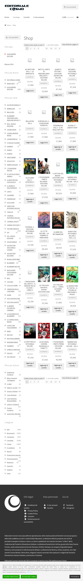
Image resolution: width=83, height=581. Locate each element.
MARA (9, 331)
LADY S (9, 192)
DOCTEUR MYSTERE (13, 299)
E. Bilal (9, 384)
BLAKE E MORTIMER (13, 259)
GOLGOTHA (11, 161)
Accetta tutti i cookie (29, 577)
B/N (8, 430)
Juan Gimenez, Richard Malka (12, 400)
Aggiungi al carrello (58, 148)
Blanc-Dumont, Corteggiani (12, 379)
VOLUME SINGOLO (13, 229)
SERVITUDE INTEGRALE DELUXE (13, 207)
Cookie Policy (33, 513)
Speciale (10, 466)
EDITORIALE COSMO (13, 80)
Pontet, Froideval (10, 409)
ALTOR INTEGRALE (13, 105)
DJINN (9, 295)
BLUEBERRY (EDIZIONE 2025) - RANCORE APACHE (13, 118)
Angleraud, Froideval (10, 374)
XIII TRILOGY (11, 357)
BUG (8, 278)
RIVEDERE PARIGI (12, 342)
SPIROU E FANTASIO (13, 350)
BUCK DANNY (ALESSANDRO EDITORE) (11, 272)
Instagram (70, 508)
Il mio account (38, 17)
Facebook (69, 505)
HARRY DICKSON (12, 165)
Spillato (9, 470)
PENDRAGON (11, 199)
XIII (8, 232)
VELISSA (9, 353)
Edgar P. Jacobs (12, 388)
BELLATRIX (10, 112)
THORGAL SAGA (12, 221)
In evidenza (11, 448)
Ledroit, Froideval (13, 404)
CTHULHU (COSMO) (13, 143)
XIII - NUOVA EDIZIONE (11, 237)
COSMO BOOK (11, 130)
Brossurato (11, 433)
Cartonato (10, 437)
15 (46, 48)
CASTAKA (10, 282)
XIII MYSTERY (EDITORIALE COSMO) (11, 248)
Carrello (27, 17)
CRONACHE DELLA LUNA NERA (13, 290)
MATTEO (10, 335)
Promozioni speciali (13, 455)
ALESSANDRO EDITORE (11, 55)
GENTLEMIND (11, 157)
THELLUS (10, 212)
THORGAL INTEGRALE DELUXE (13, 217)
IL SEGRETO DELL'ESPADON (12, 187)
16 (51, 48)
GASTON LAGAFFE (13, 302)
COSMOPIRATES (12, 139)
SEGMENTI (10, 346)
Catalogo (16, 17)
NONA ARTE (11, 84)
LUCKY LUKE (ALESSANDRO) (12, 326)
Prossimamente (12, 459)
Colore (9, 444)
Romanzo (10, 462)
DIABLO (9, 150)
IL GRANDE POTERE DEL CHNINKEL (11, 308)
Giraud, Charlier (12, 391)
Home (7, 17)
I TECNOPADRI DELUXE (11, 169)
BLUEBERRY (10, 263)
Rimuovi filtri (9, 64)
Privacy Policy (33, 511)
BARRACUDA (11, 109)
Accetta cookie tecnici (11, 577)
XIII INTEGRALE (12, 242)
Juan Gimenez (12, 395)
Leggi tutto (30, 91)
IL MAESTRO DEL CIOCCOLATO (12, 181)
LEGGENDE (10, 195)
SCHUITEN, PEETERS (13, 414)
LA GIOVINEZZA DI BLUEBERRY (13, 315)
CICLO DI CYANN (12, 285)
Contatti (31, 516)
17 (55, 48)
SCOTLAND (10, 203)
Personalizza (75, 577)
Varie (8, 473)
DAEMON (10, 146)
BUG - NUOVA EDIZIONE (11, 125)
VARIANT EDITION (13, 225)
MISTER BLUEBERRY (13, 339)
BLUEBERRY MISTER (13, 267)
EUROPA (9, 154)
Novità (9, 451)
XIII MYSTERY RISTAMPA (11, 255)
